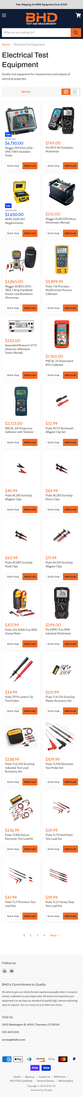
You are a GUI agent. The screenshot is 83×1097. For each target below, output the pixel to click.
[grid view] (65, 92)
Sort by (26, 91)
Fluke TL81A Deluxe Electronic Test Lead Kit (19, 836)
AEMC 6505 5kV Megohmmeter (15, 221)
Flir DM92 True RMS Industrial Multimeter (58, 631)
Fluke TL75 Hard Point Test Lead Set (59, 836)
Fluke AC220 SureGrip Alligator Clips (59, 564)
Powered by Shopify (41, 1089)
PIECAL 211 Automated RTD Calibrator (59, 363)
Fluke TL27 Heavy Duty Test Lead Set (60, 904)
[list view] (75, 92)
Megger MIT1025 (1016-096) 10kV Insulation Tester (19, 151)
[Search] (76, 32)
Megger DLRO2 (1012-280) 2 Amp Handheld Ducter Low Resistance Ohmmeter (19, 292)
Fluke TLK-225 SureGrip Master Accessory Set (60, 698)
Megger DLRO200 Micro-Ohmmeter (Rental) (61, 220)
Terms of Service (45, 1080)
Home (6, 44)
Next (53, 935)
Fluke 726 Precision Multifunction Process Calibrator (59, 290)
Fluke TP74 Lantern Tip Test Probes (19, 698)
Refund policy (65, 1080)
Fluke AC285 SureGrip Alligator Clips (18, 497)
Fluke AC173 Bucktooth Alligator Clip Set (60, 430)
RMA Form (59, 1076)
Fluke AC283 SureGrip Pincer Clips (59, 497)
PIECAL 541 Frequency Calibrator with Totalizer (19, 430)
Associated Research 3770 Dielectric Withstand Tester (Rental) (21, 349)
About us (29, 1076)
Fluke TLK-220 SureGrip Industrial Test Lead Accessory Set (20, 767)
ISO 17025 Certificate (21, 1080)
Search (17, 1076)
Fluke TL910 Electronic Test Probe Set (59, 766)
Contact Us (44, 1076)
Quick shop (13, 165)
